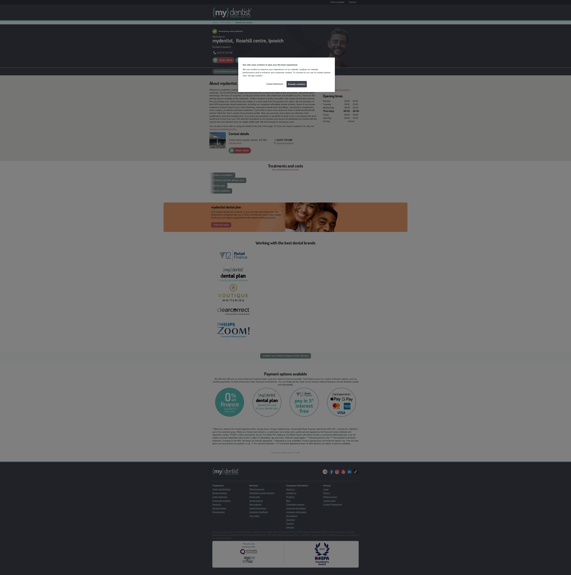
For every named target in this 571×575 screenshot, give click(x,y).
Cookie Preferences (274, 84)
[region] (286, 75)
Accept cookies (296, 84)
